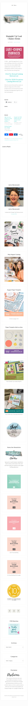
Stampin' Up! (16, 140)
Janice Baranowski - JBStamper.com (14, 18)
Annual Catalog (11, 138)
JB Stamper (17, 138)
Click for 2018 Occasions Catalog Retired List (14, 80)
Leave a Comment (17, 42)
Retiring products (10, 140)
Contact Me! (14, 214)
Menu (15, 5)
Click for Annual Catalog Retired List (14, 75)
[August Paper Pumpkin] (14, 304)
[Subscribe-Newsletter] (14, 459)
